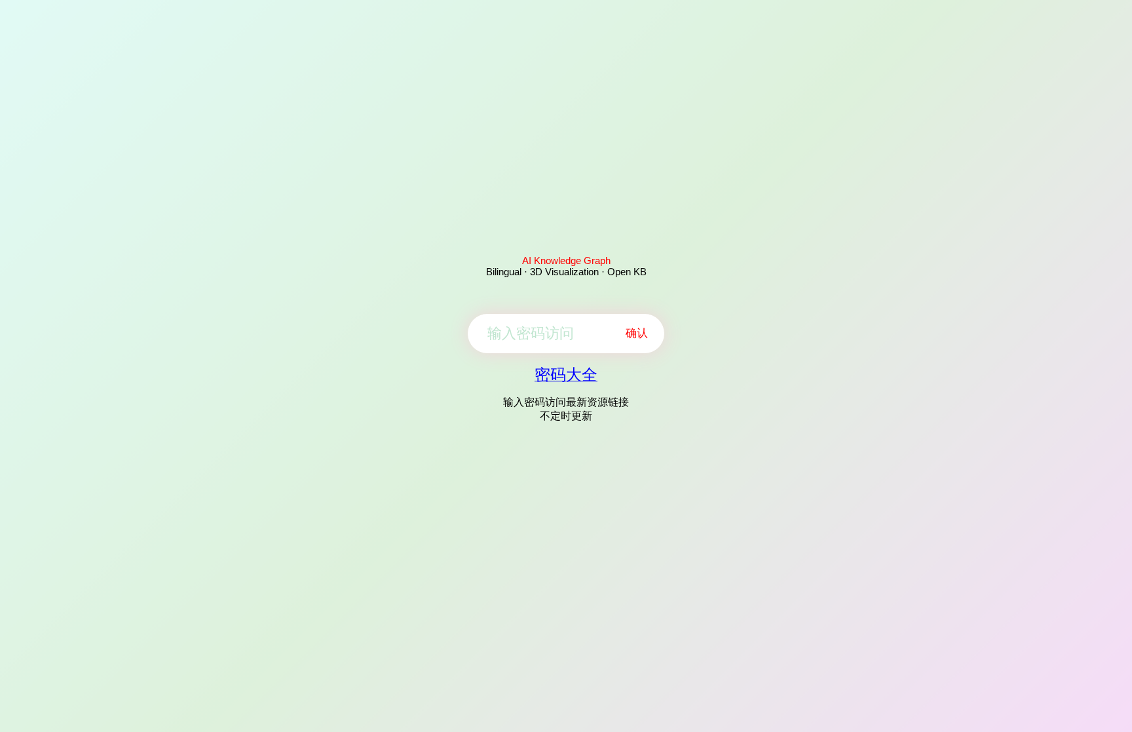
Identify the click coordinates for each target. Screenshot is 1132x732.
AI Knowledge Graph (566, 260)
